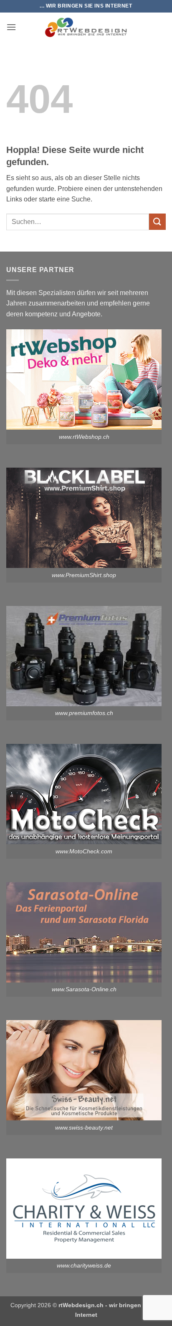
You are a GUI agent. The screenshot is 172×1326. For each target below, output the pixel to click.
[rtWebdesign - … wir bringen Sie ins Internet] (86, 27)
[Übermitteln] (157, 222)
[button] (11, 27)
